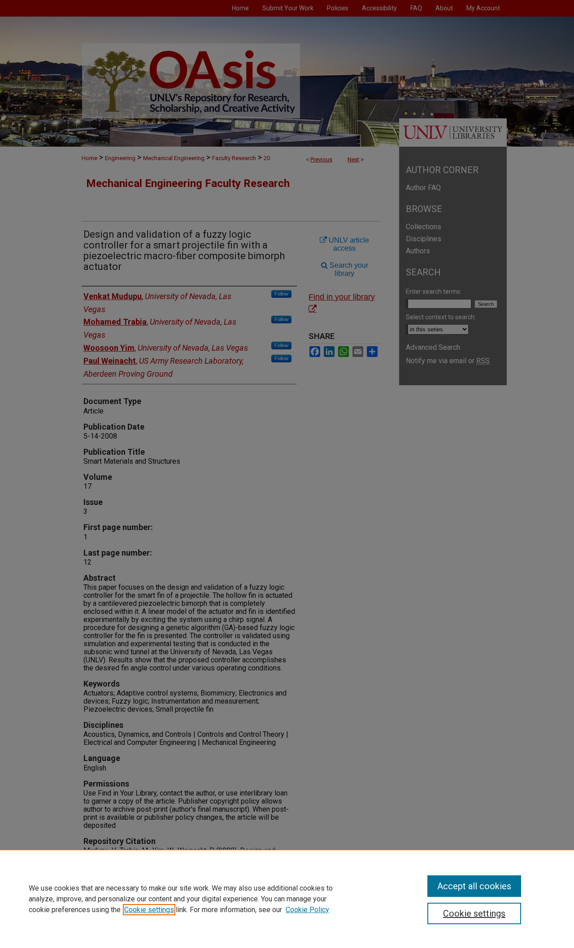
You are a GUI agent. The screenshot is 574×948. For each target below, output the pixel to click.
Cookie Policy (307, 909)
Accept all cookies (474, 886)
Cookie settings (149, 909)
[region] (287, 898)
